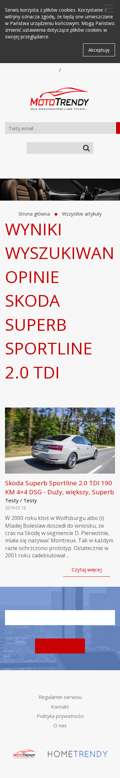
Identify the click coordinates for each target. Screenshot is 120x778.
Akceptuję (99, 50)
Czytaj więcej (87, 569)
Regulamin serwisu (60, 697)
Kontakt (60, 706)
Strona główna (34, 214)
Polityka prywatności (60, 716)
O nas (60, 725)
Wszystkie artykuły (82, 214)
